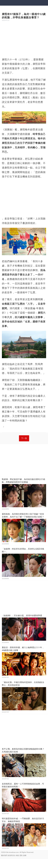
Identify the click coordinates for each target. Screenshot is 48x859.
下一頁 (24, 438)
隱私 (21, 855)
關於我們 (4, 855)
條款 (17, 855)
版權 (24, 855)
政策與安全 (12, 855)
